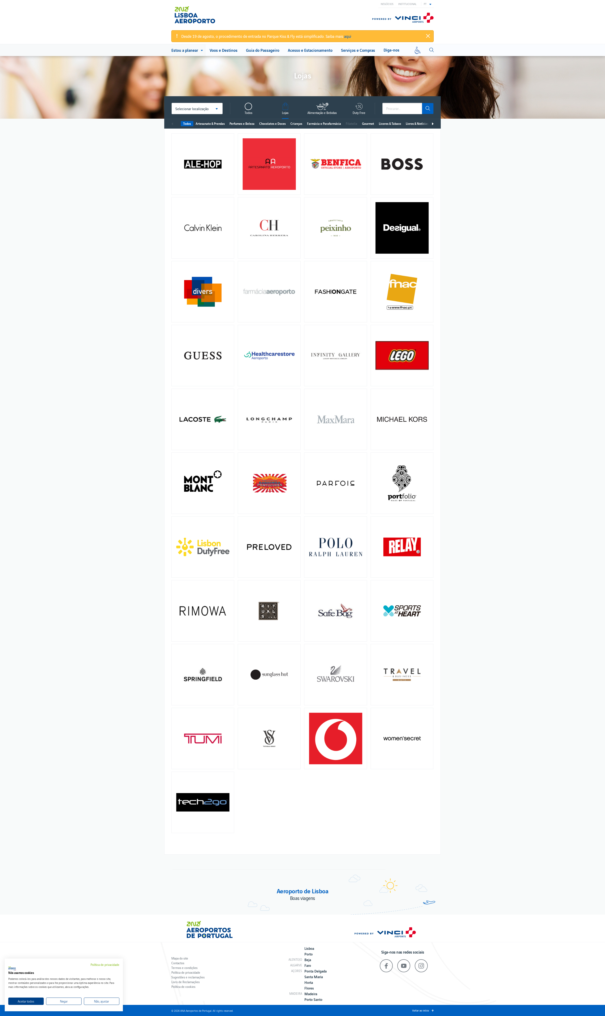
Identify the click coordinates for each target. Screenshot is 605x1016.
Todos (187, 123)
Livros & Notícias (417, 123)
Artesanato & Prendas (210, 123)
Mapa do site (179, 958)
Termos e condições (184, 967)
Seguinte (432, 124)
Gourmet (368, 123)
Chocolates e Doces (272, 123)
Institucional (407, 4)
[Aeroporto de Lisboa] (198, 15)
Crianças (296, 123)
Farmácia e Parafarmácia (324, 123)
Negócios (387, 4)
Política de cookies (183, 986)
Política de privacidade (185, 972)
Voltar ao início (420, 1010)
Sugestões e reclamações (188, 977)
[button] (427, 4)
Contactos (177, 963)
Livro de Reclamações (185, 982)
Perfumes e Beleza (242, 123)
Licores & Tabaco (390, 123)
